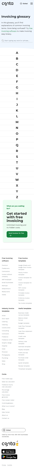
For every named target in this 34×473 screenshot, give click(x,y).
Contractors (6, 271)
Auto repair (5, 318)
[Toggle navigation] (31, 3)
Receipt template (24, 366)
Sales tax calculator (8, 381)
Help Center (6, 412)
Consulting (5, 330)
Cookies (9, 465)
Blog (3, 409)
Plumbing (5, 358)
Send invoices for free (16, 233)
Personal (4, 352)
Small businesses (7, 282)
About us (5, 415)
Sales (3, 361)
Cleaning (4, 324)
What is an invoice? (8, 406)
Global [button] (25, 3)
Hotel (3, 349)
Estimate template (24, 346)
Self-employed (6, 279)
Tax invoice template (25, 303)
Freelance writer (7, 340)
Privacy (4, 465)
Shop (3, 364)
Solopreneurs (6, 288)
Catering (4, 321)
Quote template (23, 363)
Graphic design (7, 343)
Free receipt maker (8, 400)
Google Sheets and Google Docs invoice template (24, 267)
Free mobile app (7, 378)
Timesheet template (24, 369)
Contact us (5, 418)
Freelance (5, 337)
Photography (6, 355)
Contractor (5, 333)
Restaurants (6, 291)
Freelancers (5, 268)
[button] (14, 430)
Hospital (4, 346)
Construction (6, 327)
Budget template (23, 323)
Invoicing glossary (7, 403)
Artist (3, 315)
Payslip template (23, 349)
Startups (5, 285)
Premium (5, 265)
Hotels (4, 294)
